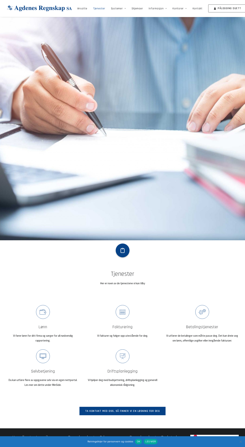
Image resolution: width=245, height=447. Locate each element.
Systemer (117, 8)
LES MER (150, 441)
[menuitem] (82, 8)
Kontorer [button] (178, 8)
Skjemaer (137, 8)
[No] (240, 441)
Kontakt (197, 8)
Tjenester (99, 8)
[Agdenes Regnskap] (39, 8)
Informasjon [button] (156, 8)
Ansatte (82, 8)
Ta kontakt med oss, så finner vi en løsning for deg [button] (122, 411)
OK (138, 441)
